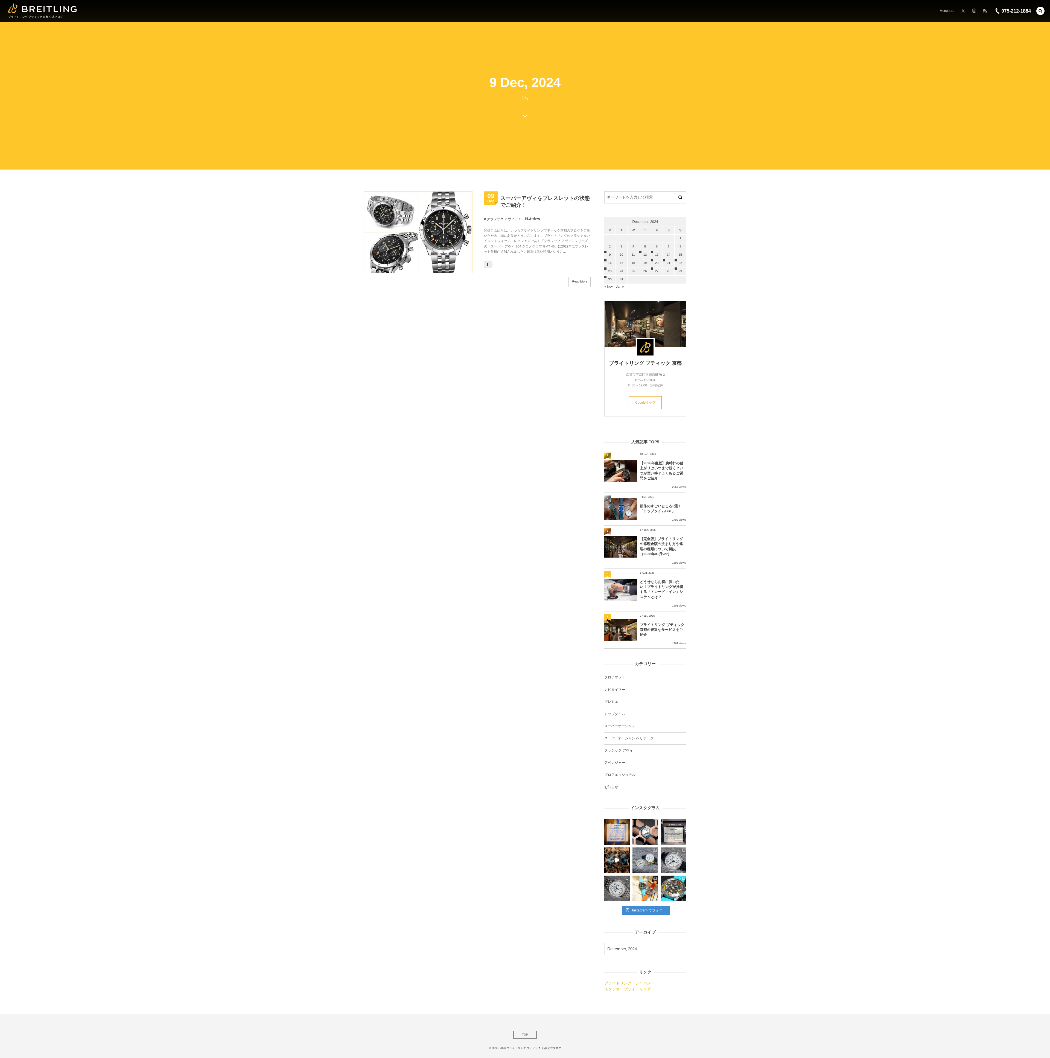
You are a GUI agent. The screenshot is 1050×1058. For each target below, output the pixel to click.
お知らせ (611, 787)
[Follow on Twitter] (963, 11)
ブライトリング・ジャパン (627, 983)
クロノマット (614, 677)
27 (656, 271)
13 (656, 255)
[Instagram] (974, 11)
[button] (1040, 11)
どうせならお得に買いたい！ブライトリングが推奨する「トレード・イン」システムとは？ (661, 589)
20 (656, 263)
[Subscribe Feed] (985, 11)
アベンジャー (614, 763)
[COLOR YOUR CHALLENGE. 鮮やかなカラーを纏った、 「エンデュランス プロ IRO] (645, 888)
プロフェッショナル (619, 775)
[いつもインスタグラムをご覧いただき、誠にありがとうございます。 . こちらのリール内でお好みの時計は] (617, 860)
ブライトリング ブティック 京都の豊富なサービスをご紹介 (662, 630)
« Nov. (608, 286)
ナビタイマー (614, 690)
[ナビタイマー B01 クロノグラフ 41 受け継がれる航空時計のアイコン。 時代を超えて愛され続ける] (673, 860)
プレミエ (611, 702)
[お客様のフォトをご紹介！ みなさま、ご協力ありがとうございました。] (645, 831)
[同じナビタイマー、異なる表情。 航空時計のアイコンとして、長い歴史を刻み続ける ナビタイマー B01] (645, 860)
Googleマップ (645, 402)
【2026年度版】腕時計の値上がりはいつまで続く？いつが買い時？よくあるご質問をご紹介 (661, 470)
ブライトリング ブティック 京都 (645, 363)
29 (680, 271)
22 (680, 263)
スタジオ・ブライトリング (627, 989)
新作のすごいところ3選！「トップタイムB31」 (660, 508)
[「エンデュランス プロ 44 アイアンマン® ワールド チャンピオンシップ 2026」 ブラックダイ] (673, 888)
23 (609, 271)
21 (668, 263)
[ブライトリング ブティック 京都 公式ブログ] (42, 8)
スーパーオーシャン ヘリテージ (629, 738)
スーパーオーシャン (619, 726)
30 (609, 279)
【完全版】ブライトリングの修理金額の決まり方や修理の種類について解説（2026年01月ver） (661, 546)
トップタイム (614, 714)
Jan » (620, 286)
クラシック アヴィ (500, 219)
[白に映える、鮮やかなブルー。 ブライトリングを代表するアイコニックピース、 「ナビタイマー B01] (617, 888)
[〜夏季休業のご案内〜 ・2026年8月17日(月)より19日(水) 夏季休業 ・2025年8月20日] (617, 831)
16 (609, 263)
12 (645, 255)
